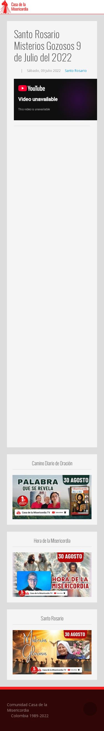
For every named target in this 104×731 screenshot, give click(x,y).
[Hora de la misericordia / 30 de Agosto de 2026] (52, 574)
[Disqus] (52, 212)
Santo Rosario (76, 70)
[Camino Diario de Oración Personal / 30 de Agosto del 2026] (52, 496)
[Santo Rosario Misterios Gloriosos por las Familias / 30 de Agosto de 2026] (52, 651)
